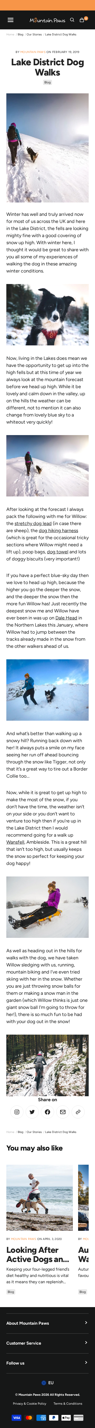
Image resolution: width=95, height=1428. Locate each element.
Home (10, 34)
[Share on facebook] (47, 1112)
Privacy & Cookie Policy (29, 1403)
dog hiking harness (58, 530)
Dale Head (66, 618)
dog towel (57, 552)
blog (20, 34)
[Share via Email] (62, 1112)
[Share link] (78, 1112)
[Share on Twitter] (16, 1112)
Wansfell (15, 842)
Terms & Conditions (68, 1403)
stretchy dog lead (33, 523)
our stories (34, 34)
